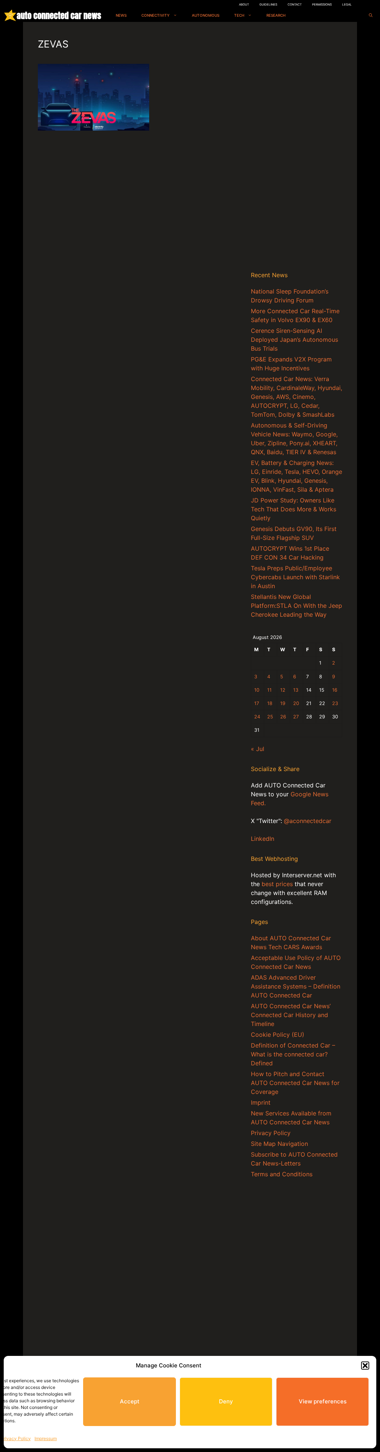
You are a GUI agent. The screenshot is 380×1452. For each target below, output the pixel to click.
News (121, 15)
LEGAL (347, 4)
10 (256, 690)
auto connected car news (59, 15)
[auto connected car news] (10, 15)
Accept (130, 1401)
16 (334, 690)
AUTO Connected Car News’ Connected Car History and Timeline (291, 1014)
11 (269, 690)
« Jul (257, 749)
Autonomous (205, 15)
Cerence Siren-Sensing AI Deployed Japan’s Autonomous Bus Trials (294, 339)
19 (282, 703)
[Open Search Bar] (370, 15)
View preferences (323, 1401)
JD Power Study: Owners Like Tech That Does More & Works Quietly (293, 509)
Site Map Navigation (279, 1143)
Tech (239, 15)
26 (283, 717)
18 (269, 703)
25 (270, 717)
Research (275, 15)
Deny (226, 1401)
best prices (277, 884)
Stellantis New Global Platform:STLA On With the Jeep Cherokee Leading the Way (296, 605)
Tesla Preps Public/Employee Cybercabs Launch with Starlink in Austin (295, 577)
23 (335, 703)
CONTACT (295, 4)
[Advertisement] (296, 148)
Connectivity (155, 15)
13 (295, 690)
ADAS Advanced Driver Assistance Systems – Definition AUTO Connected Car (295, 986)
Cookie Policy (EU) (277, 1034)
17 (256, 703)
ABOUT (244, 4)
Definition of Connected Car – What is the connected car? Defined (293, 1054)
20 (296, 703)
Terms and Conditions (281, 1174)
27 (296, 717)
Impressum (46, 1438)
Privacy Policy (16, 1438)
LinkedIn (262, 838)
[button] (365, 1365)
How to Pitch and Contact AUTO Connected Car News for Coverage (295, 1082)
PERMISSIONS (322, 4)
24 (257, 717)
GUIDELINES (268, 4)
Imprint (261, 1102)
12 (282, 690)
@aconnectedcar (307, 821)
